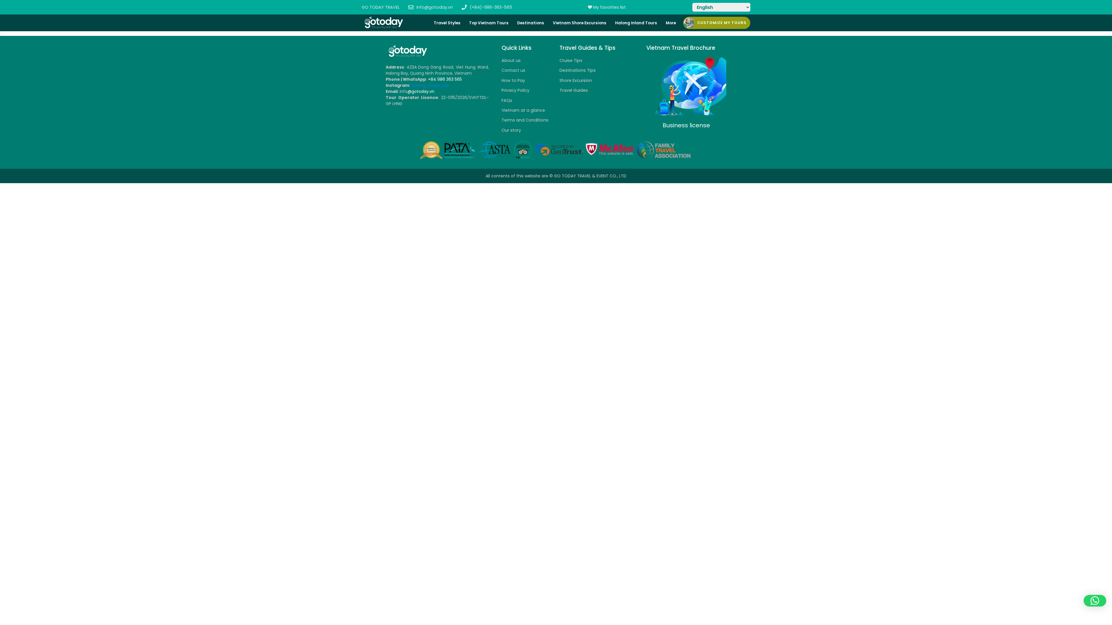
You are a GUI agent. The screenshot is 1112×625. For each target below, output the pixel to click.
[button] (1095, 600)
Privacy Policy (515, 90)
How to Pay (513, 80)
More (671, 23)
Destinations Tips (577, 70)
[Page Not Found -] (407, 56)
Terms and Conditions (525, 120)
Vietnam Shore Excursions (579, 23)
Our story (511, 130)
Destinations (530, 23)
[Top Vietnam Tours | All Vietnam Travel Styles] (383, 27)
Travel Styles (447, 23)
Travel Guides (573, 90)
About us (511, 60)
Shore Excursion (575, 80)
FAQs (507, 100)
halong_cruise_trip (430, 85)
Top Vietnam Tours (489, 23)
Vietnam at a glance (523, 110)
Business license (686, 125)
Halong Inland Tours (636, 23)
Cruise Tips (570, 60)
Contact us (513, 70)
